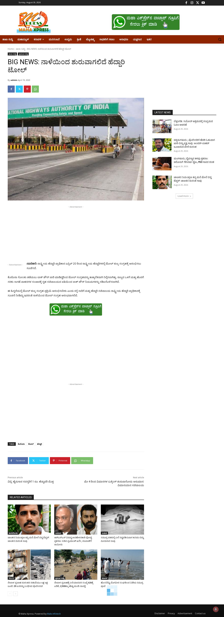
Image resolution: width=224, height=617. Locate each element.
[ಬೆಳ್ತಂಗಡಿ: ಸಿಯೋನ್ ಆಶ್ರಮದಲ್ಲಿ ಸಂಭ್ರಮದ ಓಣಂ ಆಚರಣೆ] (162, 126)
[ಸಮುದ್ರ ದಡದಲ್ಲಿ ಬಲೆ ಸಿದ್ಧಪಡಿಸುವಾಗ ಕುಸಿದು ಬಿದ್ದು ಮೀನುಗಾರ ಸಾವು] (122, 520)
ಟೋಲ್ (31, 444)
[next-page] (15, 593)
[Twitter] (197, 3)
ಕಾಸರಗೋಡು (13, 533)
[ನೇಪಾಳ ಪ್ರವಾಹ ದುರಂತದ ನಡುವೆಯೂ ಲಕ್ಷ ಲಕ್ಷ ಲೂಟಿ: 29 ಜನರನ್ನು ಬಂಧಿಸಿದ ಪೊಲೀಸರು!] (29, 564)
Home (11, 48)
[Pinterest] (27, 89)
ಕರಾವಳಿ (104, 578)
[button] (220, 39)
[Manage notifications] (216, 609)
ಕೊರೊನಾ (21, 444)
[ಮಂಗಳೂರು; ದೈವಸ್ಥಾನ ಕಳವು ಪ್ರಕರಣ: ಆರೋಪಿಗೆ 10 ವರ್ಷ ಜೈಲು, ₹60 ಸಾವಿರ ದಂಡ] (162, 163)
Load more (183, 196)
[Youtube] (203, 3)
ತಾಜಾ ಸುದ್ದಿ (20, 48)
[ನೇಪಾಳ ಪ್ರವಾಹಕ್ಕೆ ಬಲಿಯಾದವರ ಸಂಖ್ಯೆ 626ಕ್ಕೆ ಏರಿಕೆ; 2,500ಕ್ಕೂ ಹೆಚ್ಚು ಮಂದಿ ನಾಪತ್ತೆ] (75, 564)
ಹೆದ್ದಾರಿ (39, 444)
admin (13, 80)
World (11, 578)
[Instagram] (192, 3)
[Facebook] (186, 3)
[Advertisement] (76, 233)
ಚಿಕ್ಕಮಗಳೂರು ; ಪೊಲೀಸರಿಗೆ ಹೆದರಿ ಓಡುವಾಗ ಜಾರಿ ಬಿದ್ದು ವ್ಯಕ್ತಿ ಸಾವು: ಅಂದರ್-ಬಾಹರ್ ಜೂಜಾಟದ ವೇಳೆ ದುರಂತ (194, 143)
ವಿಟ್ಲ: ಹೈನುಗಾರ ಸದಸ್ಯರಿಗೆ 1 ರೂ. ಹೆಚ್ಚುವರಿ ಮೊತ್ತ (31, 481)
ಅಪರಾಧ (58, 533)
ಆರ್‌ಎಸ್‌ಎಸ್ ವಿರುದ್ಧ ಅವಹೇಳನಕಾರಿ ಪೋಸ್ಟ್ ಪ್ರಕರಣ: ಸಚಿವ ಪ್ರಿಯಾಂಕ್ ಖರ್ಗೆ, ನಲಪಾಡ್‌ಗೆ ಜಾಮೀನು (73, 541)
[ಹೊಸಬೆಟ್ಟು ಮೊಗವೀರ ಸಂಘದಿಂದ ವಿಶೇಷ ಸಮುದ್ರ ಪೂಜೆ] (122, 564)
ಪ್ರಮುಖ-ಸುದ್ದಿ (23, 54)
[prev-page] (10, 593)
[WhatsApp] (35, 89)
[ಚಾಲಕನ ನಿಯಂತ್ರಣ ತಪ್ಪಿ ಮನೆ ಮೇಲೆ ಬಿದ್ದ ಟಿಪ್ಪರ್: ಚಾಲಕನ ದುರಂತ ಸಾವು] (29, 520)
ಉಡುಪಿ (104, 533)
